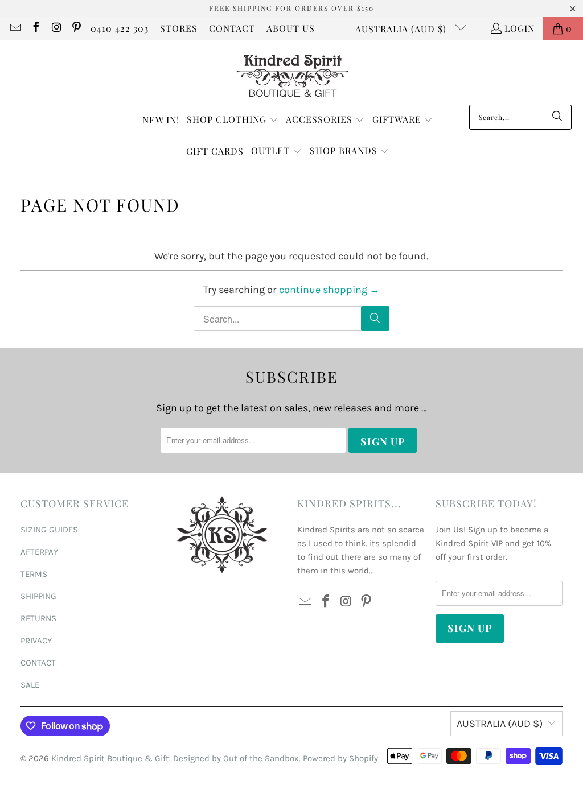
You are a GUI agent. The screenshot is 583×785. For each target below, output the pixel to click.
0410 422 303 (120, 28)
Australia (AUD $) (402, 29)
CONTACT (232, 28)
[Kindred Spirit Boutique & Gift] (291, 75)
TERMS (33, 574)
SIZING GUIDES (49, 529)
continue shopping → (329, 289)
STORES (179, 28)
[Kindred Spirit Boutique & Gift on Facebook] (35, 28)
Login (519, 28)
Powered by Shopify (340, 758)
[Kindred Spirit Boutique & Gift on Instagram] (56, 28)
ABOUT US (290, 28)
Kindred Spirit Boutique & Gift (110, 758)
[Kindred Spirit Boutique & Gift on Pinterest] (76, 28)
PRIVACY (36, 640)
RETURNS (38, 618)
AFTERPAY (39, 552)
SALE (29, 685)
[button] (232, 120)
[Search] (557, 117)
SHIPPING (38, 596)
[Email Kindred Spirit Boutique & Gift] (15, 28)
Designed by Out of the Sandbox (236, 758)
